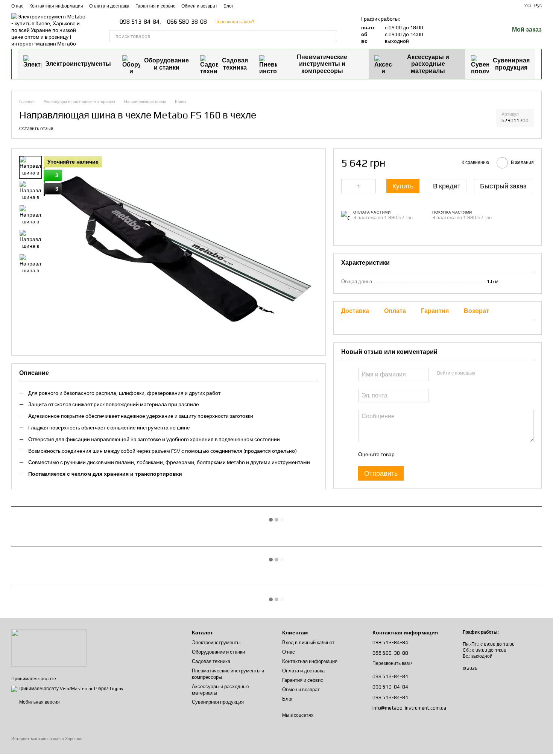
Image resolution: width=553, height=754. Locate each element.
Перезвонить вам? (234, 21)
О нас (17, 6)
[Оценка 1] (407, 454)
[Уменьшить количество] (347, 186)
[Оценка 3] (431, 454)
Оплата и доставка (109, 6)
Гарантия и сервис (155, 6)
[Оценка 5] (455, 454)
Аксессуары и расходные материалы (428, 64)
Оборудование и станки (166, 63)
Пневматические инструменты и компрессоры (322, 64)
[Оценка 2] (419, 454)
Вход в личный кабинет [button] (308, 642)
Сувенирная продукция (511, 63)
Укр (527, 5)
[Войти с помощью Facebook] (483, 373)
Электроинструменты (78, 64)
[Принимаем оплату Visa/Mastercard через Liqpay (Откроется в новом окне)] (67, 688)
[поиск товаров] (331, 36)
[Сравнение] (464, 30)
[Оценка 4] (443, 454)
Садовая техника (235, 63)
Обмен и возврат (199, 6)
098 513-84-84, (140, 22)
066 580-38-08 (187, 22)
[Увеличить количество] (370, 186)
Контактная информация (56, 6)
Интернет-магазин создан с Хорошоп (46, 738)
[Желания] (483, 30)
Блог (228, 6)
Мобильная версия (39, 702)
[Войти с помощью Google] (495, 373)
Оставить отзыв (36, 128)
